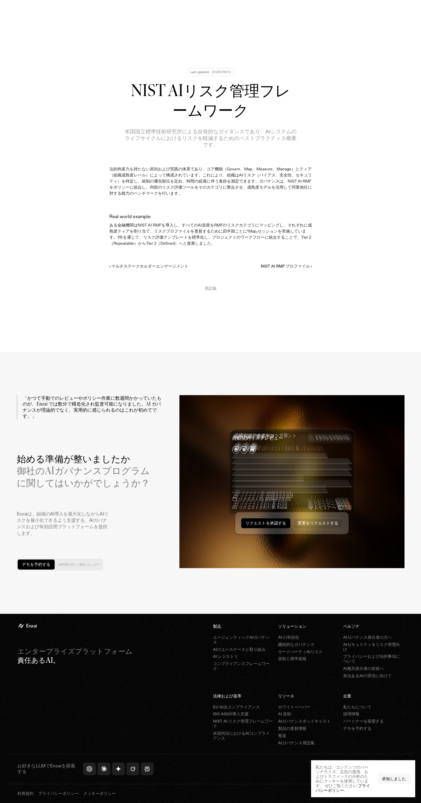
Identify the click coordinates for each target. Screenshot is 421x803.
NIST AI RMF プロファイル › (286, 266)
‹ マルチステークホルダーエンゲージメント (148, 266)
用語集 (211, 288)
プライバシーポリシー (343, 787)
